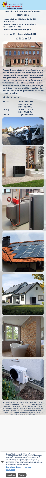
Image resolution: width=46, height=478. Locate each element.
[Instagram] (20, 38)
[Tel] (29, 38)
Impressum (28, 467)
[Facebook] (17, 38)
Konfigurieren (10, 470)
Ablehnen (22, 475)
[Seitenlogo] (12, 5)
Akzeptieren (11, 475)
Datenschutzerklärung (13, 467)
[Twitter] (23, 38)
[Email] (26, 38)
